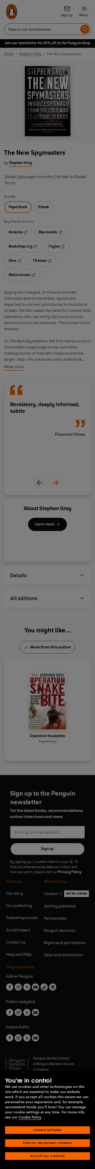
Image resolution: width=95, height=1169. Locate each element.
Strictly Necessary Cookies (47, 1143)
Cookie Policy (30, 1117)
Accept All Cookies (47, 1156)
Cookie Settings (47, 1130)
